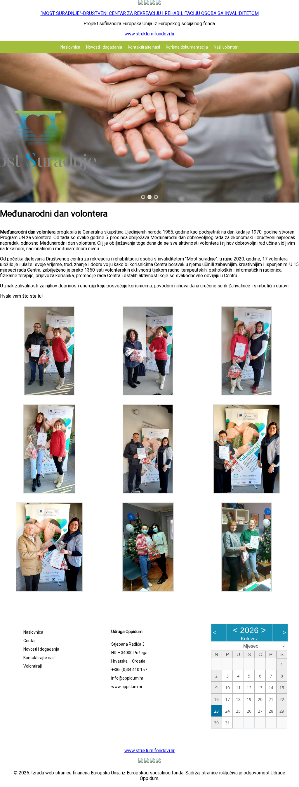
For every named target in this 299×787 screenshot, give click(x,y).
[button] (143, 197)
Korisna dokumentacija (187, 47)
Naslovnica (70, 47)
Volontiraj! (32, 666)
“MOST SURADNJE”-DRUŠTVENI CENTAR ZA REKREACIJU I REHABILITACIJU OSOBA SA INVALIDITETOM (150, 13)
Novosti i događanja (104, 47)
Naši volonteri (226, 47)
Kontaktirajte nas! (144, 47)
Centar (29, 640)
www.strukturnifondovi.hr (149, 34)
